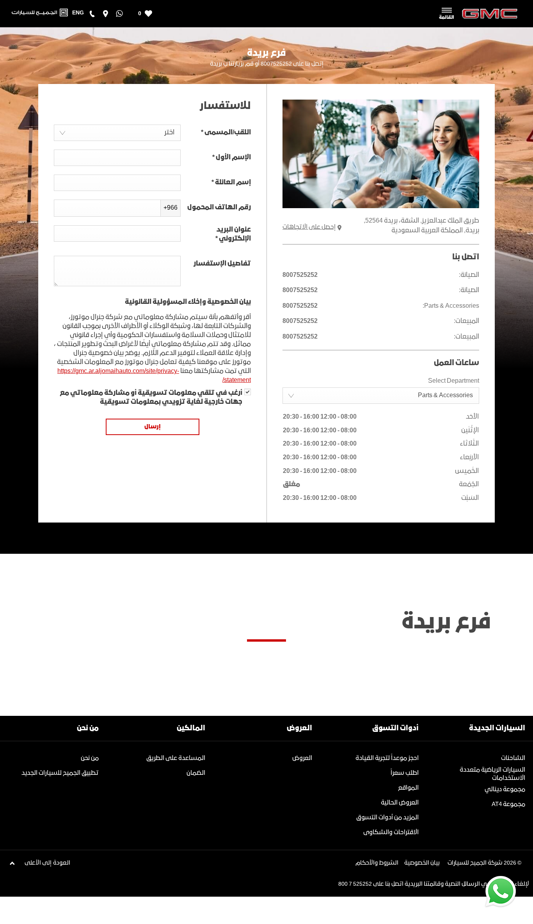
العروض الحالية (400, 803)
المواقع (408, 788)
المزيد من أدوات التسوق (387, 817)
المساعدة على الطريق (175, 758)
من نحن (90, 758)
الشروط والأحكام (376, 863)
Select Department (453, 380)
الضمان (196, 773)
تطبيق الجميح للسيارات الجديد (60, 773)
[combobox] (380, 395)
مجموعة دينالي (505, 789)
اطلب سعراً (405, 773)
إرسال (152, 427)
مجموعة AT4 (508, 804)
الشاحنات (513, 758)
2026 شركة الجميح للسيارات (482, 863)
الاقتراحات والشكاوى (391, 832)
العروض (302, 758)
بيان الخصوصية (422, 863)
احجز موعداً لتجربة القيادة (387, 758)
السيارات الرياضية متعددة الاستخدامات (492, 774)
